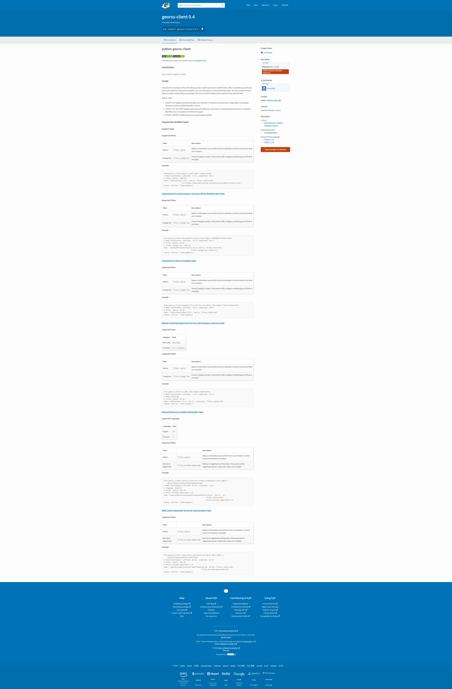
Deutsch (233, 666)
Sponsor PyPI (240, 613)
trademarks (248, 641)
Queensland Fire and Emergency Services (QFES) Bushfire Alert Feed (193, 193)
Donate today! (226, 637)
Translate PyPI (239, 610)
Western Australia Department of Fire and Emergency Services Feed (193, 323)
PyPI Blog (210, 603)
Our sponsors (211, 616)
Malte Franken (272, 100)
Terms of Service (269, 603)
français (189, 666)
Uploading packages (181, 607)
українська (217, 666)
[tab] (170, 40)
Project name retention (181, 613)
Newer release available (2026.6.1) (272, 71)
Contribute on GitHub (239, 607)
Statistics (211, 610)
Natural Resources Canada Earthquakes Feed (182, 412)
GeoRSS (198, 60)
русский (259, 666)
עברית (266, 666)
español (182, 666)
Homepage (268, 52)
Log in (275, 5)
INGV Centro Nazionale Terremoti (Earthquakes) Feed (186, 510)
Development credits (240, 616)
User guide (181, 610)
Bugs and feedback (240, 603)
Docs (256, 5)
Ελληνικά (225, 666)
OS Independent (270, 132)
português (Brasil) (206, 666)
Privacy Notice (269, 613)
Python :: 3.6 (269, 142)
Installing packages (180, 603)
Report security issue (270, 607)
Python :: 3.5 (269, 139)
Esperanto (273, 666)
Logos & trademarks (211, 613)
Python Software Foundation (225, 644)
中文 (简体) (241, 666)
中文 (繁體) (251, 666)
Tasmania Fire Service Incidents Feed (179, 260)
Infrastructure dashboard (210, 607)
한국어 (281, 666)
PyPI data (265, 63)
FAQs (182, 616)
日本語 (196, 666)
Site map (226, 650)
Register (285, 5)
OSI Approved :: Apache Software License (273, 124)
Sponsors (265, 5)
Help (248, 5)
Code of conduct (269, 610)
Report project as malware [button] (275, 149)
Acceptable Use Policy (269, 616)
